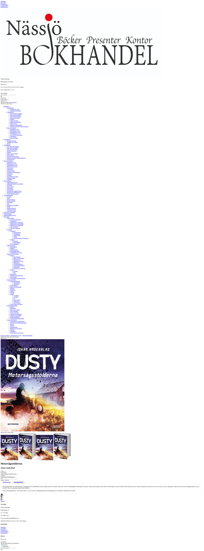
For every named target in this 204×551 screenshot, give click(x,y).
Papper (12, 294)
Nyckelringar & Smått (12, 176)
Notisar (12, 291)
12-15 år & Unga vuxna (16, 135)
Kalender (15, 241)
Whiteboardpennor (18, 264)
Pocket (8, 143)
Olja (8, 204)
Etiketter (12, 292)
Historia (12, 119)
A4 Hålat (15, 297)
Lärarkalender (16, 242)
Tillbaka (3, 501)
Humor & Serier (14, 120)
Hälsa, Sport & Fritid (15, 122)
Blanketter (12, 290)
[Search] (1, 96)
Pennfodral (13, 308)
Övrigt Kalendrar (14, 244)
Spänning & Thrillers (15, 110)
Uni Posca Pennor (11, 211)
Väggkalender (16, 235)
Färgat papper (16, 300)
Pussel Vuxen (10, 186)
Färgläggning (13, 247)
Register (12, 330)
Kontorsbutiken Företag (10, 215)
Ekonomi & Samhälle (15, 115)
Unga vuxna (10, 168)
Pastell (8, 206)
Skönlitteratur (10, 108)
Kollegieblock (13, 285)
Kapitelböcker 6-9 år (15, 132)
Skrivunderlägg (14, 311)
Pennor (12, 255)
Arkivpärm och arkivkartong (17, 321)
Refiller (12, 269)
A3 (14, 298)
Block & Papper (11, 199)
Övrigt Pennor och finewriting (17, 278)
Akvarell (9, 196)
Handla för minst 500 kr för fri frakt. (10, 337)
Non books (6, 216)
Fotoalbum (13, 331)
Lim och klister (14, 227)
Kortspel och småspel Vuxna (14, 191)
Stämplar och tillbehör (15, 315)
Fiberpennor (16, 267)
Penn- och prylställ (15, 310)
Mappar (12, 325)
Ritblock (12, 248)
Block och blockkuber (15, 287)
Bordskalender (17, 232)
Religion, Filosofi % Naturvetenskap (16, 158)
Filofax (15, 237)
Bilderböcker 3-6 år (15, 131)
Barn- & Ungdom (11, 128)
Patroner (15, 271)
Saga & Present (14, 138)
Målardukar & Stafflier (12, 205)
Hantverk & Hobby (15, 118)
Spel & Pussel (7, 181)
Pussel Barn (10, 188)
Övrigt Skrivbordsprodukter (17, 318)
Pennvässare (13, 274)
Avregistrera (5, 546)
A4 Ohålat (16, 295)
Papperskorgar (13, 327)
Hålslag (12, 307)
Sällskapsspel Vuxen (12, 182)
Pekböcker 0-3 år (14, 129)
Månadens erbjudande (9, 212)
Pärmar (12, 324)
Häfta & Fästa (10, 218)
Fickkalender (16, 234)
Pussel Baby (10, 189)
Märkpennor (16, 262)
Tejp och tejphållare (15, 228)
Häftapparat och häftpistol (16, 222)
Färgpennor (10, 202)
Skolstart (12, 239)
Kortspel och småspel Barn (14, 192)
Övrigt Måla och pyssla (16, 252)
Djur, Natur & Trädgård (16, 113)
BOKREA (6, 106)
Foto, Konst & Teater (15, 116)
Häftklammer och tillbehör (16, 224)
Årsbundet (12, 231)
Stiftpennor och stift (18, 261)
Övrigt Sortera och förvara (16, 333)
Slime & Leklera (11, 178)
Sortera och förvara (12, 320)
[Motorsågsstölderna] (32, 385)
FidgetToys (10, 173)
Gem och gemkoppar (15, 219)
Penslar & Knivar (11, 208)
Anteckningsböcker (15, 281)
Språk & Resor (11, 159)
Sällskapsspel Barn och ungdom (15, 184)
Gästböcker (16, 284)
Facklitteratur (10, 112)
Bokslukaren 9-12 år (15, 133)
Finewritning (13, 277)
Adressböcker (16, 282)
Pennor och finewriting (13, 254)
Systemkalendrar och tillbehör (20, 238)
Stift (14, 272)
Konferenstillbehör (15, 317)
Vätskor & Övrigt (11, 209)
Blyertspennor (16, 257)
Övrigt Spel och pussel (12, 194)
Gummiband (13, 221)
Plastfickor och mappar (16, 328)
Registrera (4, 545)
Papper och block (11, 280)
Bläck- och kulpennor (18, 258)
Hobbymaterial (14, 249)
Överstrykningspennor (19, 265)
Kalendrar (9, 229)
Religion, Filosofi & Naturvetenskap (19, 126)
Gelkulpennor (16, 259)
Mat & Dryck (13, 123)
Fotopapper (16, 301)
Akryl (8, 198)
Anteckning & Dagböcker (13, 172)
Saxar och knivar (14, 312)
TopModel (9, 179)
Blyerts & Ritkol (11, 201)
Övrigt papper (16, 302)
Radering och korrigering (16, 275)
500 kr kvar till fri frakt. (6, 103)
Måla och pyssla (11, 245)
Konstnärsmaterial (8, 195)
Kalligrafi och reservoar (19, 268)
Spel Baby (9, 185)
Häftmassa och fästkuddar (16, 225)
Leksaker (9, 175)
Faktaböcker (13, 136)
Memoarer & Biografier (16, 125)
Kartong (12, 288)
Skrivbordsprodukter (12, 305)
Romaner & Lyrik (14, 109)
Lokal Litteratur (8, 214)
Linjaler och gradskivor (16, 314)
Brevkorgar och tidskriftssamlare (18, 322)
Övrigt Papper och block (16, 304)
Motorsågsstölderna (27, 335)
